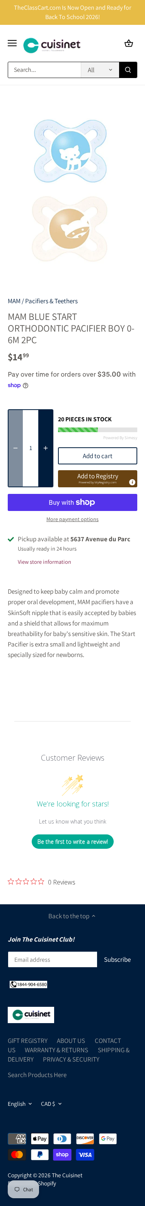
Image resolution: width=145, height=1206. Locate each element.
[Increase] (45, 448)
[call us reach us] (28, 984)
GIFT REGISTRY (28, 1040)
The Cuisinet (67, 1175)
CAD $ (48, 1103)
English (17, 1103)
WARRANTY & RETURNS (56, 1050)
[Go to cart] (128, 43)
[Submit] (128, 70)
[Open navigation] (12, 43)
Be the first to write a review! (73, 841)
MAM (14, 301)
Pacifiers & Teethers (51, 301)
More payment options (72, 519)
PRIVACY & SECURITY (71, 1059)
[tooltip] (131, 481)
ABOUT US (71, 1040)
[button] (97, 478)
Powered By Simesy (120, 437)
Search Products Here (37, 1074)
